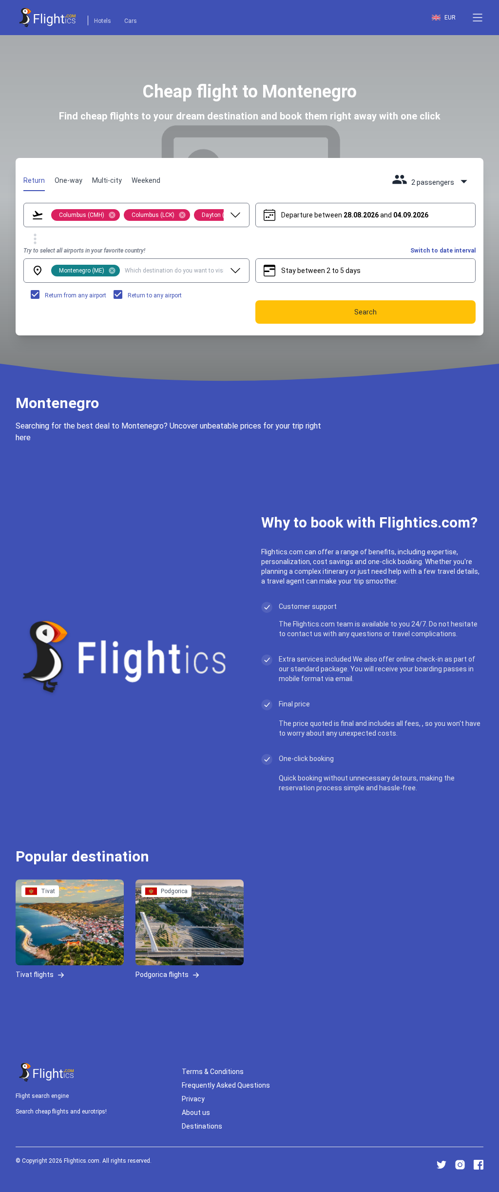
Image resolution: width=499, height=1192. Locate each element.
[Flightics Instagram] (460, 1165)
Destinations (202, 1126)
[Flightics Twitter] (441, 1165)
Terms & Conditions (213, 1071)
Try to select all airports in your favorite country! (84, 250)
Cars (130, 21)
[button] (477, 17)
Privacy (193, 1099)
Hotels (102, 21)
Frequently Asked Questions (226, 1085)
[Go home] (47, 1072)
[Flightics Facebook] (478, 1165)
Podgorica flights (162, 974)
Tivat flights (35, 974)
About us (196, 1112)
